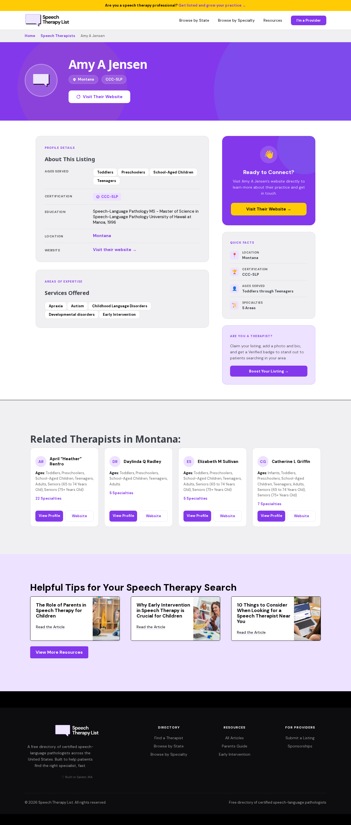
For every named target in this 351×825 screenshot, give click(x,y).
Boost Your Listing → (269, 371)
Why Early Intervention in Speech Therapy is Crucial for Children (163, 610)
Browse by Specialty (236, 20)
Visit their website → (115, 249)
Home (30, 35)
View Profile (49, 515)
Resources (273, 20)
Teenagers (106, 180)
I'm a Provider (308, 20)
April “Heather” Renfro (66, 461)
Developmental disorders (72, 314)
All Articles (234, 737)
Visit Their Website (103, 96)
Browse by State (194, 20)
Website (79, 516)
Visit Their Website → (268, 209)
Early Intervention (119, 314)
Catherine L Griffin (291, 461)
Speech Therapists (58, 35)
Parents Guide (234, 746)
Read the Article (50, 626)
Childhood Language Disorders (119, 306)
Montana (102, 235)
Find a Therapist (168, 737)
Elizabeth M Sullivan (218, 461)
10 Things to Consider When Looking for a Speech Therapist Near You (263, 613)
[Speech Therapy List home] (47, 20)
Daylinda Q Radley (142, 461)
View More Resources (59, 652)
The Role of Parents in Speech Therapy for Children (61, 610)
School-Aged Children (173, 172)
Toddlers (105, 172)
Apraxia (56, 306)
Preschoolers (133, 172)
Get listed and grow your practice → (212, 5)
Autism (77, 306)
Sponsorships (300, 746)
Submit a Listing (300, 737)
